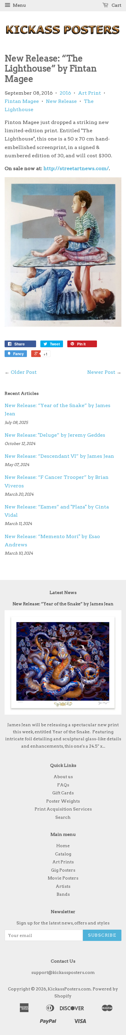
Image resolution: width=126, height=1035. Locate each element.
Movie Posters (63, 878)
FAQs (63, 784)
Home (63, 845)
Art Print (89, 93)
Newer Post (101, 372)
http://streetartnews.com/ (76, 168)
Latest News (63, 592)
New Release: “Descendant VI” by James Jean (59, 456)
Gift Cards (63, 792)
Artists (63, 886)
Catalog (63, 853)
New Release (61, 101)
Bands (63, 894)
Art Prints (63, 861)
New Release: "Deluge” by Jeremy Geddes (55, 435)
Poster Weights (63, 801)
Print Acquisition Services (63, 809)
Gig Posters (63, 870)
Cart (116, 5)
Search (63, 817)
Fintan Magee (22, 101)
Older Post (24, 372)
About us (63, 776)
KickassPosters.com (69, 988)
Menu (19, 5)
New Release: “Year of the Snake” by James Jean (63, 603)
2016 (65, 93)
